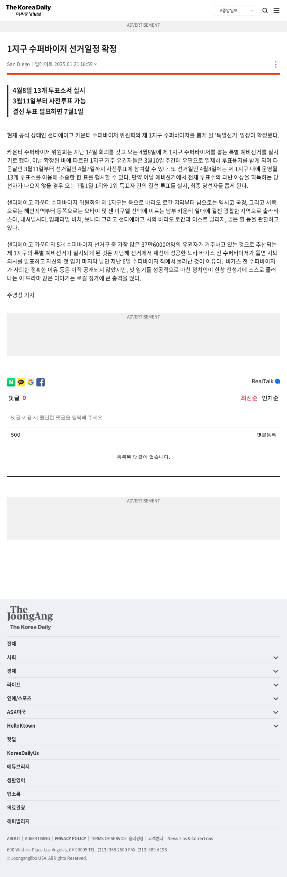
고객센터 (155, 838)
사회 (11, 656)
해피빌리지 (18, 820)
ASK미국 (16, 711)
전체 (11, 643)
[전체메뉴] (276, 10)
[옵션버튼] (276, 64)
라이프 (14, 684)
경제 (11, 670)
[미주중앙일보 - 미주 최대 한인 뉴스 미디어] (28, 10)
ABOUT (13, 838)
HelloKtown (21, 725)
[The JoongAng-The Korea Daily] (30, 617)
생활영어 (16, 779)
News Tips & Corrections (190, 838)
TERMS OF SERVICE (109, 838)
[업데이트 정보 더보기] (66, 64)
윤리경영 (136, 838)
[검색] (265, 10)
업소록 (14, 793)
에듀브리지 (18, 766)
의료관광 (16, 807)
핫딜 (11, 738)
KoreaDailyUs (23, 752)
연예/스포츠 (19, 697)
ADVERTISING (37, 838)
